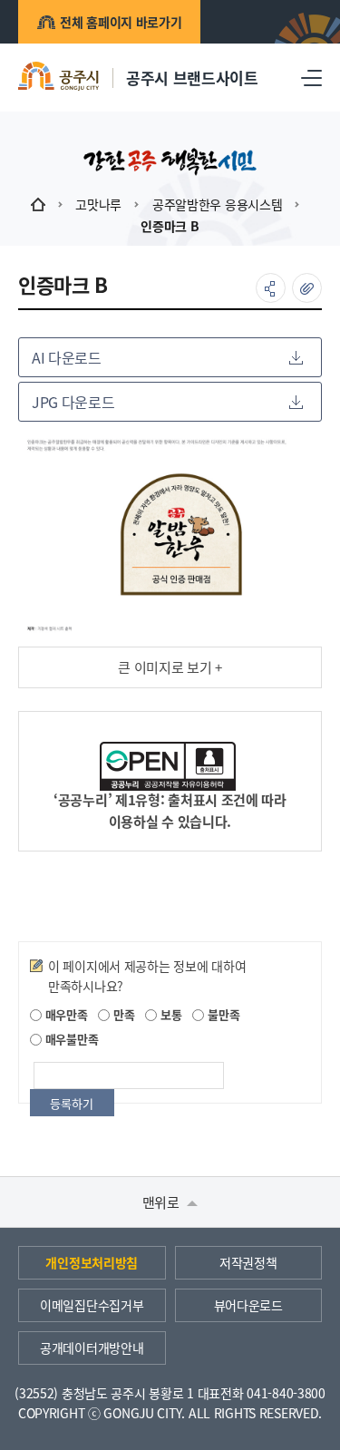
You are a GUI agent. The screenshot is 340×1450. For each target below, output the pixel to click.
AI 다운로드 (67, 357)
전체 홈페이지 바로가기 (121, 22)
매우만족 (65, 1014)
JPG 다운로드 (73, 402)
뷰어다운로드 (248, 1305)
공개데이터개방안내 (91, 1347)
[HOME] (38, 204)
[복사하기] (307, 288)
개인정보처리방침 (91, 1262)
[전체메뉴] (311, 78)
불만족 (221, 1014)
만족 (122, 1014)
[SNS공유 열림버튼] (271, 288)
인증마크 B (170, 226)
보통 (169, 1014)
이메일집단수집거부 (91, 1305)
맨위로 (162, 1202)
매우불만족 (70, 1038)
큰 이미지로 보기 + (170, 666)
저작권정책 (248, 1262)
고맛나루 (98, 204)
